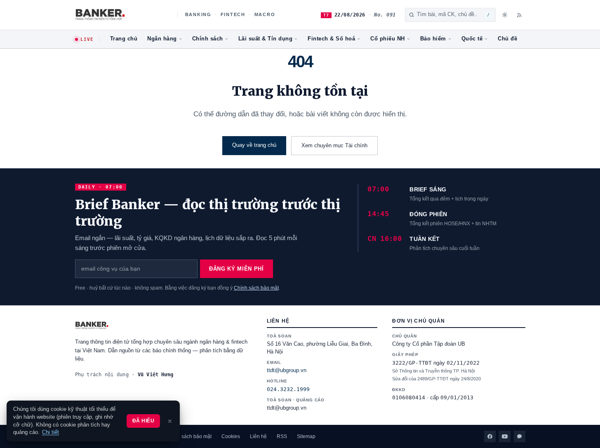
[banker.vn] (163, 325)
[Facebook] (490, 436)
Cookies (230, 436)
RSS (282, 436)
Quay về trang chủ (254, 145)
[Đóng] (170, 421)
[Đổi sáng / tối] (505, 15)
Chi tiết (50, 432)
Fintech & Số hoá (331, 39)
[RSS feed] (519, 15)
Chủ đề (507, 39)
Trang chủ (124, 39)
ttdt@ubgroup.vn (286, 370)
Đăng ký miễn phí (236, 269)
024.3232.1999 (288, 389)
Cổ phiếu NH (387, 39)
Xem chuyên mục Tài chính (334, 145)
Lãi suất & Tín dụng (265, 39)
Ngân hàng (162, 39)
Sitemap (306, 436)
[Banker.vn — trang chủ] (121, 14)
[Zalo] (519, 436)
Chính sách (207, 39)
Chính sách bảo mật (256, 287)
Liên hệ (258, 436)
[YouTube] (505, 436)
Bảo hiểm (433, 39)
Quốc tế (472, 39)
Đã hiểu (143, 421)
